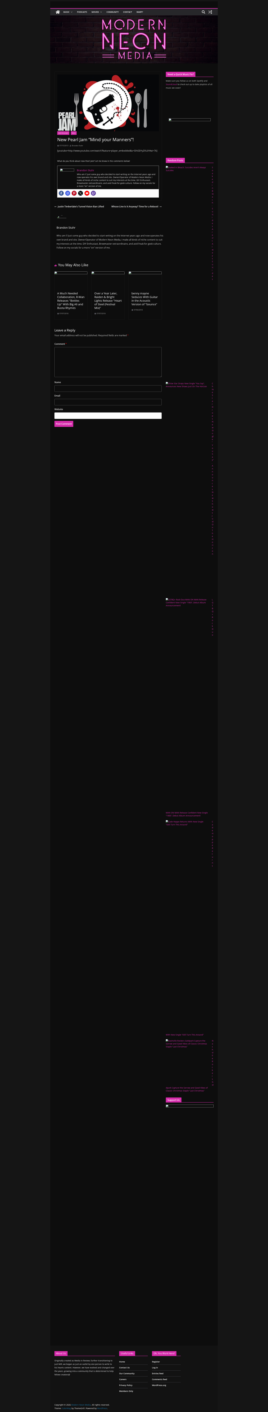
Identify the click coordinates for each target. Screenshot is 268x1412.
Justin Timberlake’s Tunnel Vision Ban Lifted (81, 206)
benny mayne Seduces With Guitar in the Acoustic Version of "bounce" (144, 298)
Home (122, 1361)
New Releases (63, 133)
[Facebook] (61, 193)
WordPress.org (159, 1385)
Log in (155, 1367)
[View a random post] (210, 12)
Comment (60, 343)
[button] (71, 12)
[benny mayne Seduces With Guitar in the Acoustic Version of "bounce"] (145, 273)
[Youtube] (86, 193)
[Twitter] (80, 193)
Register (156, 1361)
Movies (95, 12)
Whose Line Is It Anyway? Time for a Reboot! (134, 206)
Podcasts (82, 12)
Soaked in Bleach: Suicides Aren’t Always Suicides (213, 223)
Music (66, 12)
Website (58, 409)
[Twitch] (93, 193)
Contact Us (124, 1367)
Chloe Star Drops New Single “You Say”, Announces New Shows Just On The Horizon (213, 468)
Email (57, 395)
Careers (122, 1379)
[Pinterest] (74, 193)
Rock (74, 133)
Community (113, 12)
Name (57, 382)
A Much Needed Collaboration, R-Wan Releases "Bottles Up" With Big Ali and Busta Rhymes (70, 300)
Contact (127, 12)
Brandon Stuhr (77, 145)
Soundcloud (171, 84)
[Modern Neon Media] (57, 12)
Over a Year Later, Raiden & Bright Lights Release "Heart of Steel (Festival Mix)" (108, 300)
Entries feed (157, 1373)
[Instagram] (67, 193)
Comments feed (159, 1379)
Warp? (140, 12)
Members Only (126, 1391)
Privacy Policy (125, 1385)
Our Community (127, 1373)
